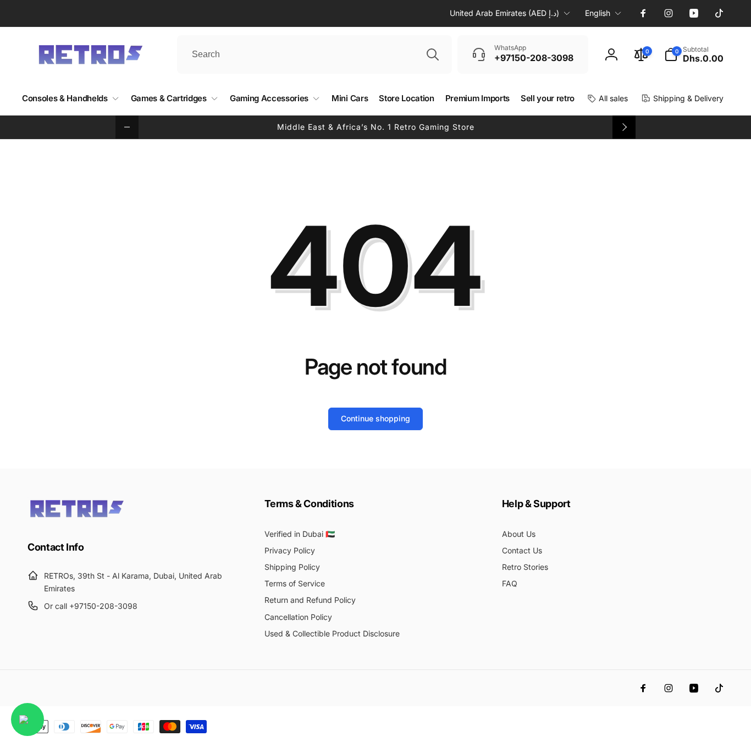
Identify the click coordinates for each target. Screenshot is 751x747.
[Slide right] (624, 127)
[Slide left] (127, 127)
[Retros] (76, 516)
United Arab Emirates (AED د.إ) (504, 13)
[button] (694, 54)
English (597, 13)
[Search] (433, 54)
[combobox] (314, 54)
